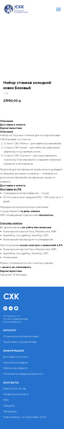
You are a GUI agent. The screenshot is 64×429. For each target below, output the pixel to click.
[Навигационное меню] (58, 9)
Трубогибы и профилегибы (19, 341)
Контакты (11, 382)
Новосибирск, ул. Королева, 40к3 (24, 417)
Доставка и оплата (15, 356)
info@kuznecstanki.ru (16, 394)
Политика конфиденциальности (23, 373)
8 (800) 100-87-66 (14, 388)
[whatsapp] (16, 308)
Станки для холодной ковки (20, 336)
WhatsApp (10, 411)
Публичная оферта (15, 368)
